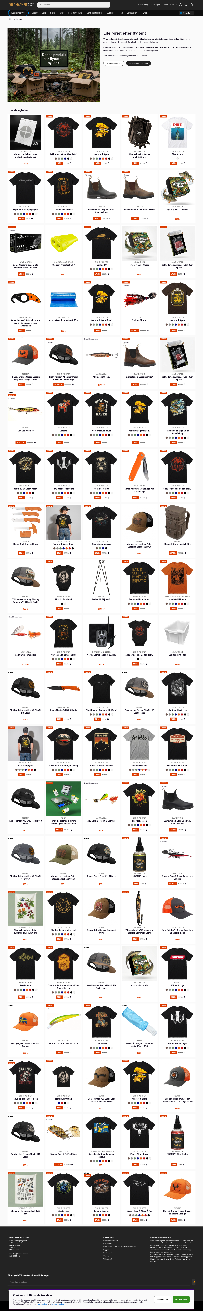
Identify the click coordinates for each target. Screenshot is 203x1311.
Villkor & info (108, 1259)
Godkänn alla (181, 1299)
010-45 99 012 (14, 1256)
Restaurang (143, 5)
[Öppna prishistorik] (70, 163)
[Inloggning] (180, 4)
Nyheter (145, 13)
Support (165, 5)
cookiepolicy (42, 1304)
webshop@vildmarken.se (18, 1254)
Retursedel (107, 1244)
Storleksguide (108, 1253)
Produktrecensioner (110, 1241)
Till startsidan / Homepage (138, 63)
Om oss (106, 1256)
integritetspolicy (57, 1304)
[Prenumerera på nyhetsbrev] (193, 1282)
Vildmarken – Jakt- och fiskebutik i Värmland (119, 1247)
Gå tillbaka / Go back (114, 63)
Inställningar (162, 1299)
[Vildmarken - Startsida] (21, 4)
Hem (11, 19)
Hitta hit (173, 5)
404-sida (19, 19)
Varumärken (132, 13)
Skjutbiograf (155, 5)
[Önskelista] (186, 4)
